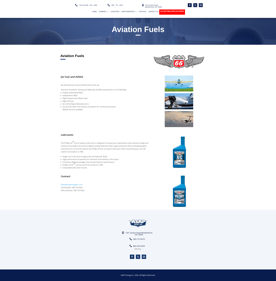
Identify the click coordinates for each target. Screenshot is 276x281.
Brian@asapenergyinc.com (71, 184)
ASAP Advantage (128, 11)
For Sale (142, 11)
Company (102, 11)
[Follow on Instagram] (201, 5)
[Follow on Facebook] (190, 5)
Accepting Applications (172, 11)
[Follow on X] (195, 5)
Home (94, 11)
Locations (115, 11)
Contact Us (153, 11)
